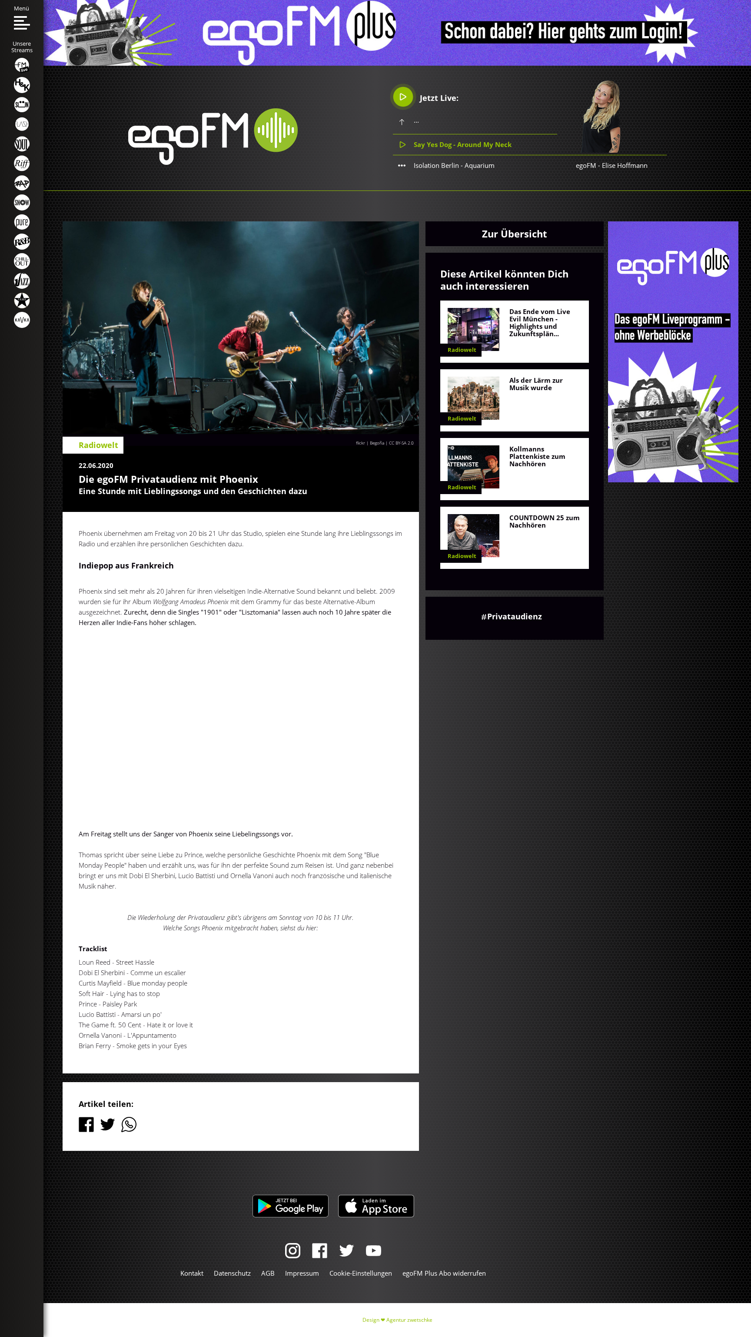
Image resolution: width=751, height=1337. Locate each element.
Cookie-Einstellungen (360, 1273)
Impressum (302, 1273)
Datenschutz (232, 1273)
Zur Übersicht (514, 233)
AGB (268, 1273)
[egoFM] (213, 162)
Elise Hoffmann (625, 165)
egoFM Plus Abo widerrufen (444, 1273)
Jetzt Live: (438, 98)
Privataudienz (514, 616)
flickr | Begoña (370, 443)
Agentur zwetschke (409, 1320)
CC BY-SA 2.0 (401, 443)
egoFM (586, 165)
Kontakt (191, 1273)
